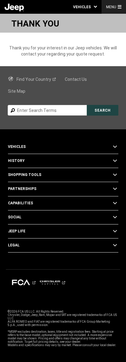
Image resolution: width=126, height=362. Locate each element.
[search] (47, 110)
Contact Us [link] (76, 79)
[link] (14, 7)
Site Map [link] (16, 91)
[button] (85, 7)
